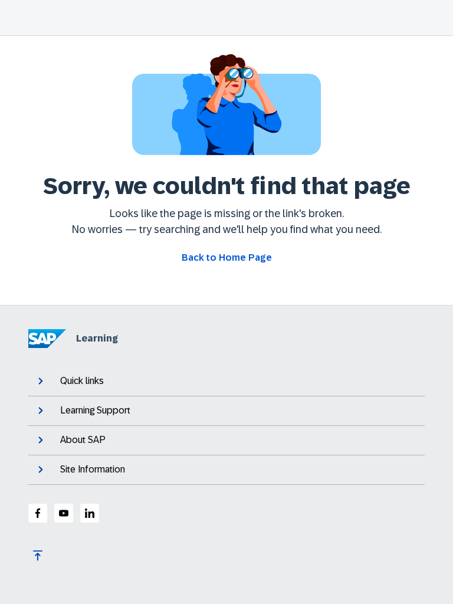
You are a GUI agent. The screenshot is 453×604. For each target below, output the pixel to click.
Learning (97, 338)
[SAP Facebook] (37, 513)
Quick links (82, 381)
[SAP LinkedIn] (89, 513)
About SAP (83, 440)
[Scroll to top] (37, 555)
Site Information (92, 469)
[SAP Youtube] (63, 513)
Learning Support (95, 410)
